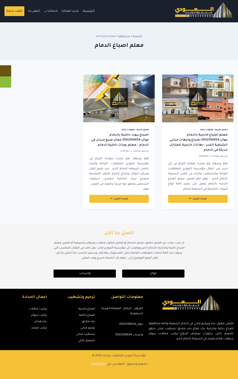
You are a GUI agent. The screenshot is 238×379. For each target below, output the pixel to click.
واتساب (84, 273)
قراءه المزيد (190, 200)
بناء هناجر (40, 321)
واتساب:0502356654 (129, 334)
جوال (153, 273)
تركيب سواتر (39, 315)
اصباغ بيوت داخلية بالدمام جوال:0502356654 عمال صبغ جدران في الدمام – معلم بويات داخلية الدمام (120, 140)
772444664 (98, 364)
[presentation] (198, 98)
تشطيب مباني (85, 334)
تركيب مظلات (38, 309)
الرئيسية (89, 11)
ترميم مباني (88, 328)
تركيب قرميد (39, 328)
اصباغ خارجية (221, 130)
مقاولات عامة (206, 130)
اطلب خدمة (14, 11)
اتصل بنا (34, 11)
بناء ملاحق (88, 321)
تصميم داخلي (86, 340)
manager (216, 156)
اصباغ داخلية (143, 130)
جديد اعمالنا (70, 11)
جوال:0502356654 (131, 324)
